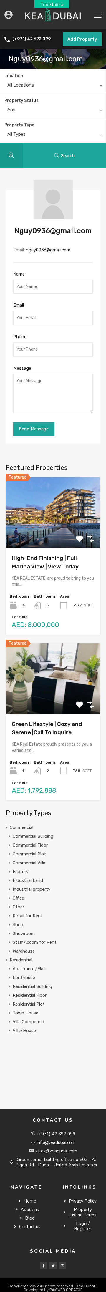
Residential (21, 960)
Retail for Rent (28, 915)
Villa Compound (28, 1021)
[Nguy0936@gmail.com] (53, 216)
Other (18, 907)
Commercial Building (33, 836)
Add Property (82, 39)
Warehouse (24, 951)
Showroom (24, 933)
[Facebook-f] (43, 1265)
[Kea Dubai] (53, 22)
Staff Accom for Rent (35, 942)
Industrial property (31, 889)
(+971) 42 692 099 (31, 39)
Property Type (19, 124)
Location (13, 75)
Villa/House (24, 1030)
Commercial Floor (30, 845)
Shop (18, 924)
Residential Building (32, 986)
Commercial (21, 827)
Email (18, 305)
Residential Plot (29, 1004)
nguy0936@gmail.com (48, 250)
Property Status (21, 100)
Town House (25, 1013)
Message (22, 368)
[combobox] (53, 86)
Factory (21, 871)
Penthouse (24, 977)
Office (18, 898)
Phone (19, 336)
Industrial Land (28, 880)
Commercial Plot (29, 854)
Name (19, 274)
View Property (53, 534)
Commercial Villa (29, 862)
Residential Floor (30, 995)
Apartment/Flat (29, 968)
